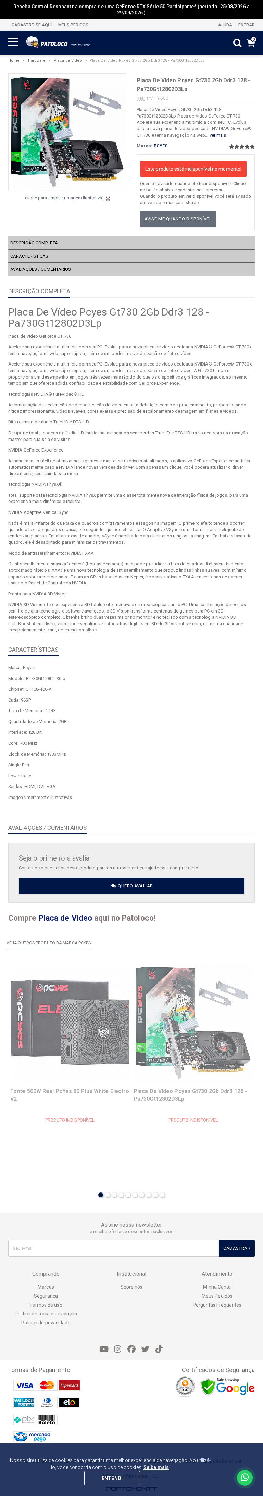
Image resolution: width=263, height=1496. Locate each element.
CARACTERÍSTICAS (29, 256)
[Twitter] (145, 1349)
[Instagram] (117, 1349)
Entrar (246, 25)
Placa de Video (68, 60)
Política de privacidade (45, 1322)
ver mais (218, 135)
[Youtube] (104, 1349)
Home (14, 60)
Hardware (37, 60)
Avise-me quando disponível (178, 218)
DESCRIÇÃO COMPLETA (34, 242)
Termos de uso (45, 1305)
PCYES (161, 146)
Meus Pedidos (217, 1296)
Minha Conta (217, 1287)
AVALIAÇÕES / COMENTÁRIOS (40, 269)
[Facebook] (131, 1349)
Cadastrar (236, 1248)
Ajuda (225, 25)
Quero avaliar (135, 885)
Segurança (46, 1296)
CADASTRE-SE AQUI (32, 25)
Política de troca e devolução (46, 1313)
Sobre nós (132, 1287)
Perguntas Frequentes (217, 1305)
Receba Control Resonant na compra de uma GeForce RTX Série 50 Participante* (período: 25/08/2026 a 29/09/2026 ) (131, 9)
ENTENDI (112, 1478)
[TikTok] (158, 1349)
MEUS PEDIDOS (72, 25)
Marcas (46, 1287)
